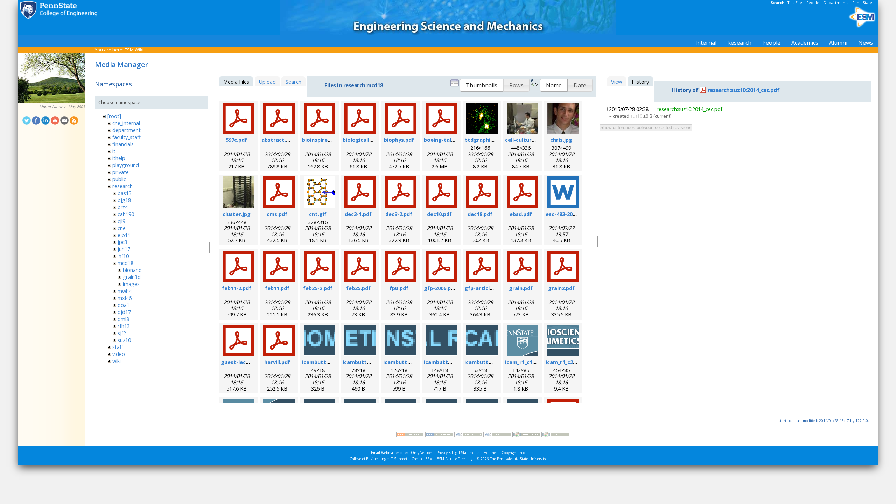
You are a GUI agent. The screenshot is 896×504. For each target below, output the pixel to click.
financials (123, 143)
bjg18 (124, 199)
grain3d (132, 276)
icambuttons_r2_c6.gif (493, 361)
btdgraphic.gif (483, 139)
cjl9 (121, 220)
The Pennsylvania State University (518, 458)
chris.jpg (561, 139)
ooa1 (124, 304)
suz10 (124, 339)
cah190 (126, 213)
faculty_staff (126, 136)
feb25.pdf (358, 288)
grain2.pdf (561, 288)
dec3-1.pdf (358, 213)
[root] (114, 115)
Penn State (862, 2)
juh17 (124, 248)
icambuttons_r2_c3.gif (371, 361)
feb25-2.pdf (317, 288)
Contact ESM (422, 458)
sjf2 (122, 332)
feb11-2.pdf (236, 288)
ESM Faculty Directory (454, 458)
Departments (836, 2)
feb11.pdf (277, 288)
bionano (132, 269)
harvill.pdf (277, 361)
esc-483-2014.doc (567, 213)
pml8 (123, 318)
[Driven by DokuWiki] (526, 435)
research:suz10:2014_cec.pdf (744, 90)
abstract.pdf (278, 139)
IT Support (398, 458)
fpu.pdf (399, 288)
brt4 (123, 206)
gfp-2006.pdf (440, 288)
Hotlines (490, 452)
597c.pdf (236, 139)
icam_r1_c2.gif (564, 361)
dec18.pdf (480, 213)
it (113, 150)
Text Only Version (417, 452)
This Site (795, 2)
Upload (267, 81)
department (126, 129)
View (616, 81)
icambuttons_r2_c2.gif (330, 361)
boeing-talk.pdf (444, 139)
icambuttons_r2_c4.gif (412, 361)
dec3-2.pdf (398, 213)
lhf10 (123, 255)
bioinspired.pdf (321, 139)
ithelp (118, 157)
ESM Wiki (134, 50)
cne (122, 227)
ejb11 (124, 234)
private (120, 171)
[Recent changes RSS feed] (410, 435)
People (812, 2)
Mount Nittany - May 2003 (62, 106)
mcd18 (125, 262)
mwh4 (125, 290)
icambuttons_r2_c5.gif (452, 361)
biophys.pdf (399, 139)
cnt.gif (318, 213)
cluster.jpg (237, 213)
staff (117, 346)
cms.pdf (277, 213)
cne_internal (126, 122)
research (122, 185)
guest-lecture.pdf (244, 361)
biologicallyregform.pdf (374, 139)
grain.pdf (521, 288)
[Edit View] (555, 435)
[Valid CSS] (497, 435)
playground (125, 164)
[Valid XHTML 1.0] (468, 435)
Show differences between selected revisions (646, 127)
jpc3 (122, 241)
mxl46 (125, 297)
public (119, 178)
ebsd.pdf (521, 213)
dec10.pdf (439, 213)
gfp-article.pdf (483, 288)
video (118, 353)
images (131, 283)
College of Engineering (368, 458)
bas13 (125, 192)
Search (293, 81)
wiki (116, 360)
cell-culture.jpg (524, 139)
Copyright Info (513, 452)
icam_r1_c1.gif (523, 361)
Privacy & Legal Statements (457, 452)
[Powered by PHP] (439, 435)
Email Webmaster (385, 452)
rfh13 (124, 325)
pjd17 (124, 311)
